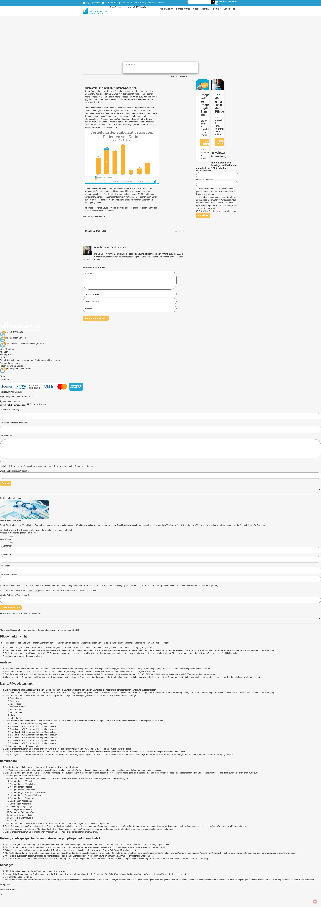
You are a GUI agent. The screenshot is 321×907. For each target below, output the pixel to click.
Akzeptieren (5, 884)
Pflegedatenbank (232, 1)
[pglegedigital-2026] (202, 80)
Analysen (4, 352)
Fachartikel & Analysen (23, 360)
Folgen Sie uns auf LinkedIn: (12, 366)
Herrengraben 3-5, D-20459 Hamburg (133, 3)
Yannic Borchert (118, 247)
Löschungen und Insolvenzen (47, 360)
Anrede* (4, 539)
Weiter (182, 76)
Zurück (174, 76)
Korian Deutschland (93, 91)
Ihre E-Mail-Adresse (204, 180)
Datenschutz (228, 188)
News (17, 363)
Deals (2, 357)
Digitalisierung (6, 360)
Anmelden (221, 1)
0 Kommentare (99, 217)
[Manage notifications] (315, 901)
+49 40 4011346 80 (111, 3)
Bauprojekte (5, 354)
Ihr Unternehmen (203, 171)
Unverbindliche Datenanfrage (13, 405)
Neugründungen (7, 363)
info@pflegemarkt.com (93, 3)
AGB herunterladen (8, 889)
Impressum (5, 392)
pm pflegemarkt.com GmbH (18, 368)
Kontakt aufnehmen (38, 404)
